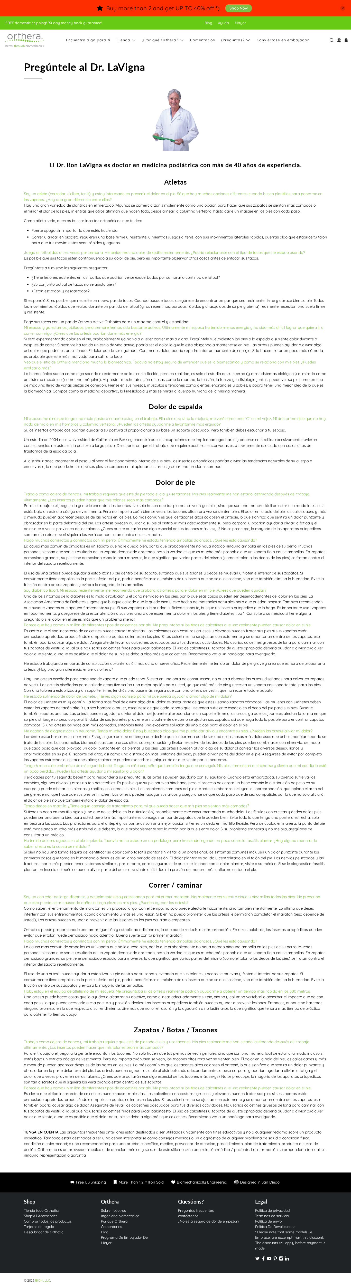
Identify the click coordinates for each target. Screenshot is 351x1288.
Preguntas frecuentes (196, 1210)
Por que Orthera (114, 1221)
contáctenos (188, 1216)
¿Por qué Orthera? (160, 40)
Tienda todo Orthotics (42, 1210)
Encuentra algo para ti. (88, 40)
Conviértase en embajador (283, 40)
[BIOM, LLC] (24, 40)
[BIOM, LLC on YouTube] (269, 1259)
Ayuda (223, 23)
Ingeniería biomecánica (120, 1216)
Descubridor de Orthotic (43, 1232)
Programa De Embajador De (124, 1237)
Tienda (123, 40)
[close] (342, 8)
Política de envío (268, 1221)
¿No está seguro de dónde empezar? (208, 1221)
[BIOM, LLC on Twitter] (257, 1259)
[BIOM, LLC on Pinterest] (275, 1259)
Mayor (240, 23)
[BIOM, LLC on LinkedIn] (287, 1259)
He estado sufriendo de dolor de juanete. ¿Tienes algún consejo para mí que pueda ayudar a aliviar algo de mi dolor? (128, 696)
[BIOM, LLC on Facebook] (263, 1259)
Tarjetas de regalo (39, 1226)
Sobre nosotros (113, 1210)
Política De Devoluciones (275, 1226)
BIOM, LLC (42, 1280)
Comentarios (202, 40)
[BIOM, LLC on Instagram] (281, 1259)
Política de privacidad (272, 1210)
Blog (208, 23)
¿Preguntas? (233, 40)
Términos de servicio (272, 1216)
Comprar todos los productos (48, 1221)
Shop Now (238, 8)
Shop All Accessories (41, 1216)
